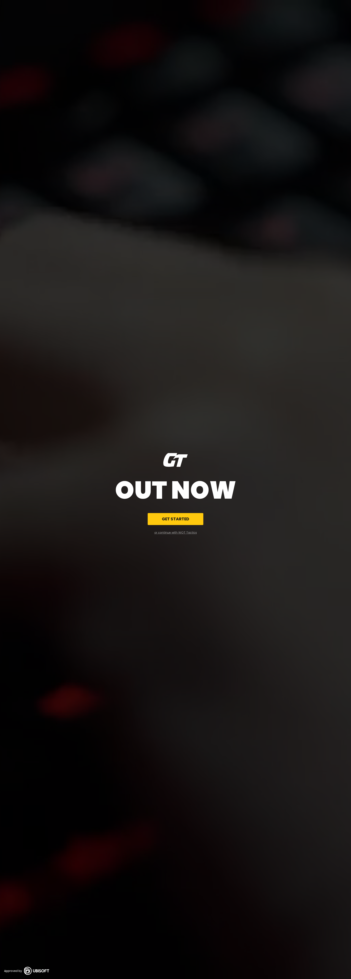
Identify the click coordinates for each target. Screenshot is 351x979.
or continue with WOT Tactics (175, 533)
